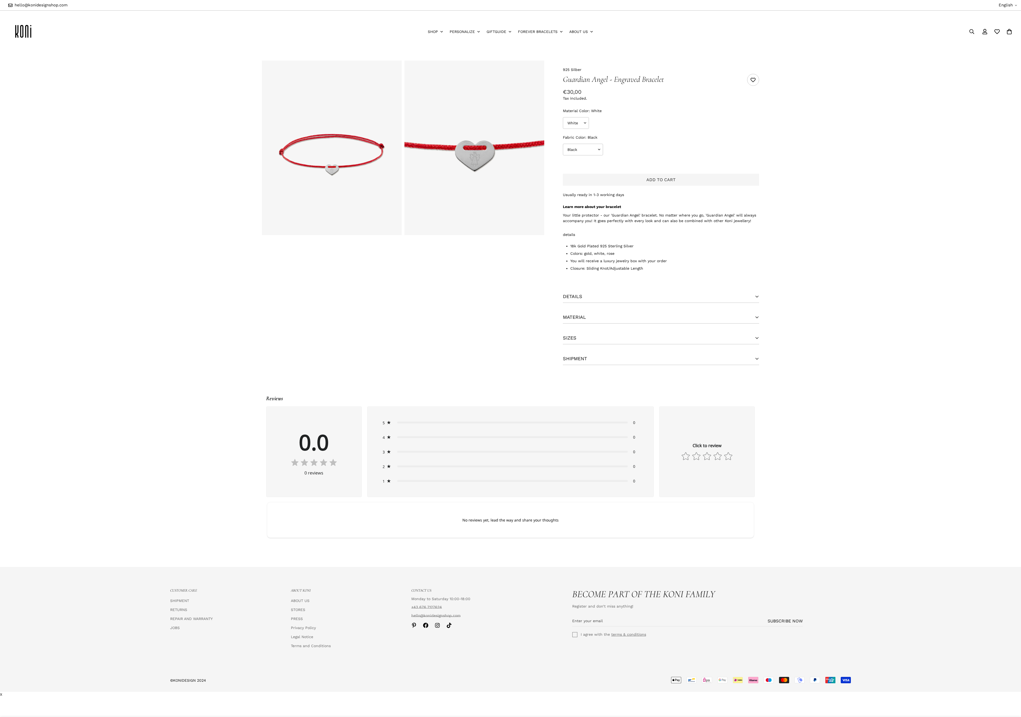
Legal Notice (302, 637)
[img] (314, 463)
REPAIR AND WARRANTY (191, 619)
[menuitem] (435, 32)
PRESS (297, 619)
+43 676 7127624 (426, 607)
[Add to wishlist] (753, 80)
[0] (1009, 32)
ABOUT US (300, 601)
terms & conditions (628, 634)
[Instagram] (437, 625)
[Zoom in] (392, 72)
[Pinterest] (414, 625)
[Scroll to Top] (1011, 688)
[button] (510, 422)
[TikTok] (449, 625)
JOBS (175, 628)
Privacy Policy (303, 628)
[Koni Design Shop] (23, 32)
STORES (298, 610)
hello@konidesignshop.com (436, 615)
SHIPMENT (179, 601)
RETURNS (178, 610)
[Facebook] (425, 625)
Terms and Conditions (311, 646)
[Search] (972, 31)
